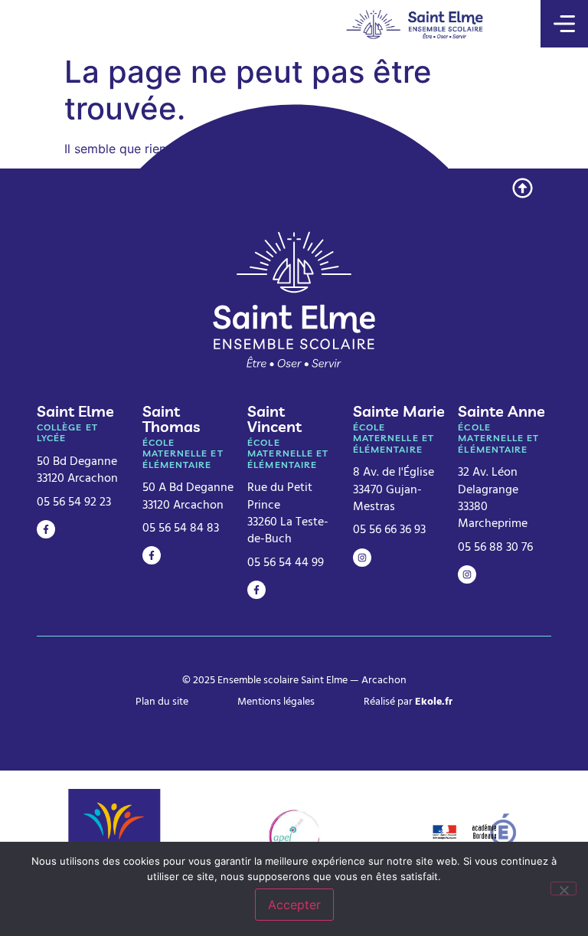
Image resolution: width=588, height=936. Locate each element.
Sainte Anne (501, 411)
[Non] (563, 888)
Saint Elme (75, 411)
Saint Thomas (171, 418)
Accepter (294, 904)
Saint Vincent (274, 418)
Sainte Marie (399, 411)
